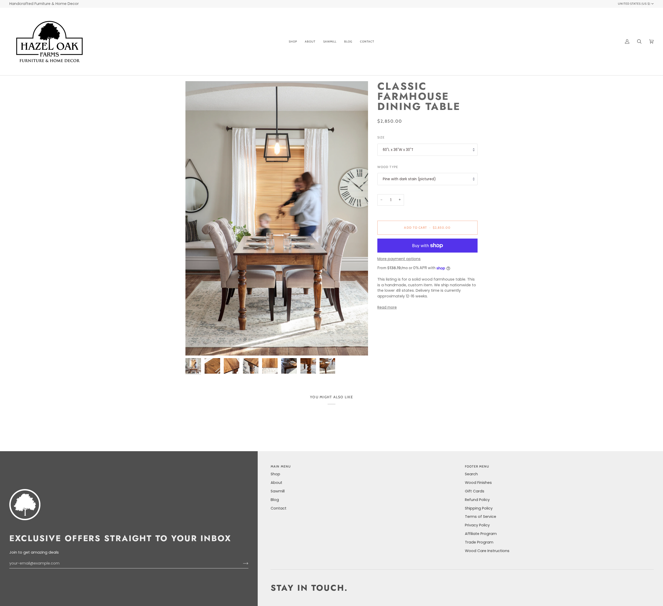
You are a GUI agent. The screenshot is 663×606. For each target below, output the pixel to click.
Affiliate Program (481, 533)
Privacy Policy (477, 525)
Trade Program (479, 542)
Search (471, 474)
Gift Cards (474, 491)
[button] (293, 41)
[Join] (241, 563)
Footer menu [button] (477, 466)
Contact (278, 508)
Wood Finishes (478, 482)
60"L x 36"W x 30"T (398, 149)
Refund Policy (477, 499)
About (276, 482)
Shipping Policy (479, 508)
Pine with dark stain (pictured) (409, 179)
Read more (387, 307)
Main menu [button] (281, 466)
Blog (275, 499)
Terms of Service (480, 516)
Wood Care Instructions (487, 550)
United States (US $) (634, 3)
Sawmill (278, 491)
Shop (275, 474)
